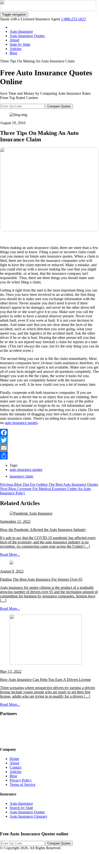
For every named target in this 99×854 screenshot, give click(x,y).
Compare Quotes (59, 106)
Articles (15, 49)
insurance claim (21, 476)
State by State (20, 44)
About (14, 40)
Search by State (21, 808)
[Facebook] (49, 432)
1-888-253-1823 (73, 19)
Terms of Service (22, 784)
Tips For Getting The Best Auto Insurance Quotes (60, 484)
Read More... (10, 554)
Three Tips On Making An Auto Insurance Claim (37, 61)
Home (14, 759)
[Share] (49, 455)
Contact (15, 767)
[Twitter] (49, 440)
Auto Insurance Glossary (28, 816)
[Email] (49, 448)
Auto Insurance (21, 31)
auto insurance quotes (21, 423)
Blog (13, 53)
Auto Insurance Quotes (27, 36)
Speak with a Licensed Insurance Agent (30, 19)
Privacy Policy (21, 780)
